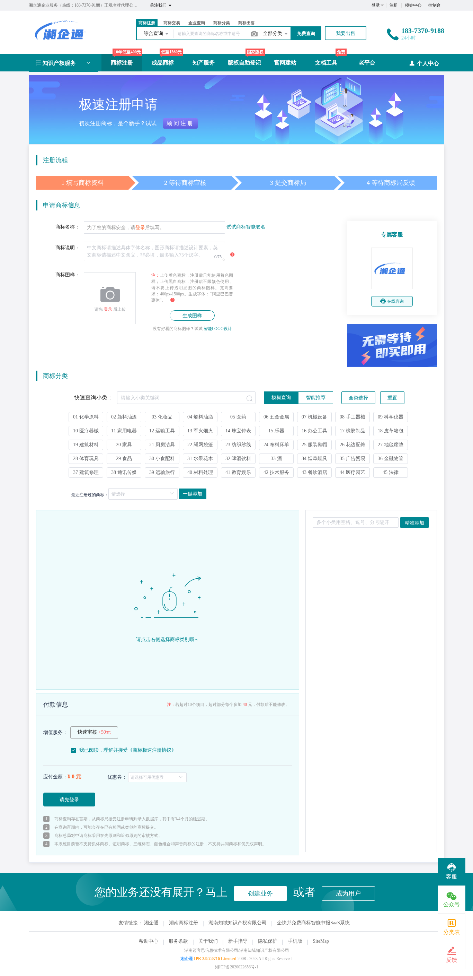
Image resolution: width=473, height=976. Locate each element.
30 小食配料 (162, 458)
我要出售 (345, 33)
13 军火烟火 (200, 430)
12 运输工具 (162, 430)
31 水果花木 (200, 458)
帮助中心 (148, 941)
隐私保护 (267, 941)
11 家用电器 (124, 430)
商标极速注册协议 (152, 750)
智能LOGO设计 (218, 328)
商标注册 (122, 63)
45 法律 (391, 472)
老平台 (367, 63)
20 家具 (124, 444)
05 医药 (238, 417)
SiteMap (321, 941)
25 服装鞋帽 (314, 444)
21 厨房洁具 (162, 444)
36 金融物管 (390, 458)
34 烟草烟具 (314, 458)
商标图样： (67, 274)
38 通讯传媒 (124, 472)
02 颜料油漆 (124, 417)
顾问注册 (180, 123)
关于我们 (208, 941)
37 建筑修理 (86, 472)
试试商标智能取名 (245, 227)
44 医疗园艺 (352, 472)
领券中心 (413, 5)
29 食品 (124, 458)
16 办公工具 (314, 430)
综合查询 (154, 33)
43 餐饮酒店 (314, 472)
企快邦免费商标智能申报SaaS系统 (313, 922)
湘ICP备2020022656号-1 (236, 967)
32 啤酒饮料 (238, 458)
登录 (376, 5)
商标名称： (67, 227)
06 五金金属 (276, 417)
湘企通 (151, 922)
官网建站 (285, 63)
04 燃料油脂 (200, 417)
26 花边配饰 (352, 444)
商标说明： (67, 247)
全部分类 (273, 33)
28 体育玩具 (86, 458)
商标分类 (221, 22)
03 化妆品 (162, 417)
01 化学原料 (86, 417)
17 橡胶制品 (352, 430)
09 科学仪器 (390, 417)
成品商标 (163, 63)
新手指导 (238, 941)
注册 (394, 5)
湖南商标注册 (183, 922)
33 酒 (276, 458)
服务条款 (178, 941)
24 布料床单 (276, 444)
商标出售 (246, 22)
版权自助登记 (244, 63)
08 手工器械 (352, 417)
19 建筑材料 (86, 444)
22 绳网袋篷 (200, 444)
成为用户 (348, 893)
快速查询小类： (93, 397)
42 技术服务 (276, 472)
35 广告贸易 (352, 458)
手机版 (295, 941)
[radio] (281, 397)
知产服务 (204, 63)
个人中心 (428, 63)
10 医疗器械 (86, 430)
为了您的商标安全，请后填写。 (125, 227)
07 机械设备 (314, 417)
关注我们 (159, 5)
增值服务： (55, 732)
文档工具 (326, 63)
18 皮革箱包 (390, 430)
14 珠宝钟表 (238, 430)
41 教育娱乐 (238, 472)
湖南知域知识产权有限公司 (237, 922)
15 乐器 (276, 430)
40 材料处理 (200, 472)
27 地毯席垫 (390, 444)
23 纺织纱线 (238, 444)
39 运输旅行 (162, 472)
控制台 (434, 5)
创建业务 (260, 893)
